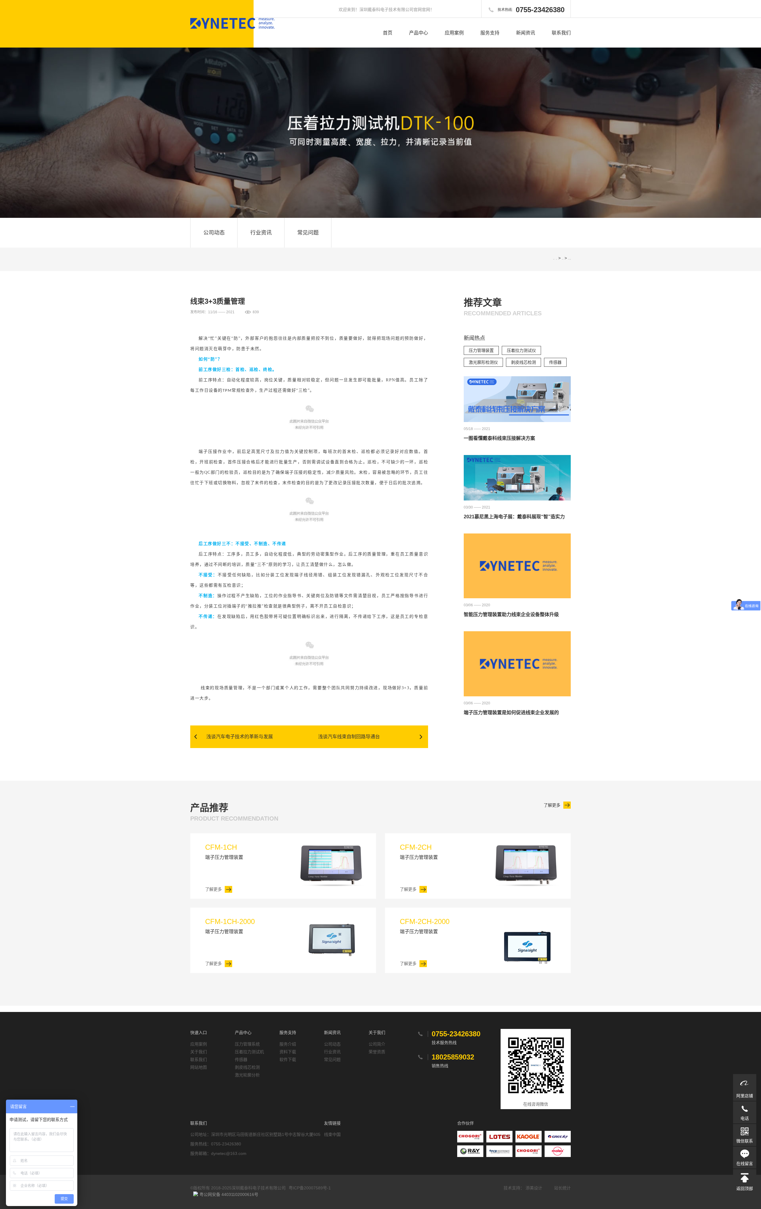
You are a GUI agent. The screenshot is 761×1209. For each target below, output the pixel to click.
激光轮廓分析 (247, 1075)
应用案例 (454, 32)
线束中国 (332, 1134)
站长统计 (562, 1188)
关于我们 (198, 1051)
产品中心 (418, 32)
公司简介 (377, 1044)
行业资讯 (261, 233)
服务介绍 (287, 1044)
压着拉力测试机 (249, 1051)
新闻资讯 (525, 32)
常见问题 (308, 233)
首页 (387, 32)
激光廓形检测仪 (483, 362)
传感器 (555, 362)
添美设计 (534, 1188)
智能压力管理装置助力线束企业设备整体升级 (511, 614)
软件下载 (287, 1059)
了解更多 (552, 805)
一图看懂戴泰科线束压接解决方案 (499, 438)
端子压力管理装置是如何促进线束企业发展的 (511, 712)
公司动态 (214, 233)
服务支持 (489, 32)
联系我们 (561, 32)
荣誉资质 (377, 1051)
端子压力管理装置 (224, 851)
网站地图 (198, 1067)
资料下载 (287, 1051)
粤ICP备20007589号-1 (310, 1188)
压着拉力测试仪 (521, 350)
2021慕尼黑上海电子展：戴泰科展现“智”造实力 (514, 516)
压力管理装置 (481, 350)
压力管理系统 (247, 1044)
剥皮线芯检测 (523, 362)
